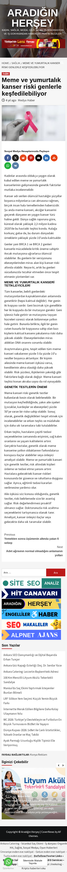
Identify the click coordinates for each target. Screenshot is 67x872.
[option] (34, 793)
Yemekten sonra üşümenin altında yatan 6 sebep (31, 538)
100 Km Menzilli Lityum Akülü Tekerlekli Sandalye (28, 680)
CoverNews (47, 831)
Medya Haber (26, 100)
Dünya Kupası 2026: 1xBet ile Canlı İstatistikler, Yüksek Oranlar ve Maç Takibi (32, 732)
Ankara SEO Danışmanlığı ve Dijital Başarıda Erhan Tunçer (30, 657)
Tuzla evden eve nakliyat (17, 856)
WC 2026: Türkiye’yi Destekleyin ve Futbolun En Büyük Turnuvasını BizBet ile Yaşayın (32, 722)
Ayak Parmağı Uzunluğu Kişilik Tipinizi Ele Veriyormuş (29, 743)
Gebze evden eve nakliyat (50, 851)
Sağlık (6, 74)
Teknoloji (11, 780)
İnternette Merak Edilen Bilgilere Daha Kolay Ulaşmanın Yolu (30, 711)
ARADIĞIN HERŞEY (32, 18)
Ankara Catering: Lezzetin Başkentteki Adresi (30, 672)
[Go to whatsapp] (8, 862)
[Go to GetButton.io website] (8, 868)
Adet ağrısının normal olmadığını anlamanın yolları (34, 551)
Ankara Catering (9, 843)
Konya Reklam (38, 754)
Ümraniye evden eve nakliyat (17, 851)
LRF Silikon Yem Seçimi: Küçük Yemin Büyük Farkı (30, 701)
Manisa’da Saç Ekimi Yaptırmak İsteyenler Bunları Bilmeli (28, 690)
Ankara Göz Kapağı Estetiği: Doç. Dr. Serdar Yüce (32, 665)
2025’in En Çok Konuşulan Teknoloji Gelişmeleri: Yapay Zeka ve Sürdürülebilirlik (32, 788)
